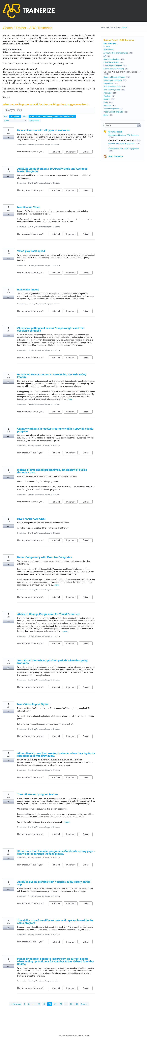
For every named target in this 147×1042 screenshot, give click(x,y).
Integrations (108, 83)
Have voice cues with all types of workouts (43, 130)
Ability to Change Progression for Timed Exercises (48, 614)
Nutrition (107, 99)
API (105, 56)
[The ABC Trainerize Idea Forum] (29, 11)
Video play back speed (31, 251)
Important (72, 152)
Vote (8, 138)
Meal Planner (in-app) (112, 87)
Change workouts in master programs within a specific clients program (55, 430)
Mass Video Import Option (33, 704)
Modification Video (28, 207)
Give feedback (115, 132)
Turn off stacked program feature (37, 794)
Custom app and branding (114, 69)
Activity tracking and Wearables (116, 53)
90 (71, 1004)
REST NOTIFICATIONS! (31, 518)
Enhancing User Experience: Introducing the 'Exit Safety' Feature (52, 376)
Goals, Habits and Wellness (114, 77)
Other (106, 102)
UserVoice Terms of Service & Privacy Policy (73, 1035)
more (70, 399)
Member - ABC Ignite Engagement (121, 144)
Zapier (106, 115)
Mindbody (107, 96)
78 (61, 1004)
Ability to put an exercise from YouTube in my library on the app (53, 883)
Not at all (57, 152)
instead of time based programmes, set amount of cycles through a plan (52, 471)
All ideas (107, 47)
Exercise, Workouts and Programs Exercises (44, 144)
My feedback (34, 121)
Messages (108, 93)
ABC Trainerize (115, 156)
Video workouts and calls (113, 112)
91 (77, 1004)
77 (55, 1004)
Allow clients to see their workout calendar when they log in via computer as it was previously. (56, 754)
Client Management (111, 62)
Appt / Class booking (112, 59)
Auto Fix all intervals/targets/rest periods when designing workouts (52, 662)
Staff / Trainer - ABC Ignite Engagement (123, 149)
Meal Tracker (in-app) (112, 90)
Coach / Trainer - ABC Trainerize (121, 140)
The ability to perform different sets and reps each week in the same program (55, 921)
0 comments (21, 144)
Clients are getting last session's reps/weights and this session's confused (50, 329)
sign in (124, 27)
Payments (107, 106)
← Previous (15, 1004)
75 (44, 1004)
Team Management (111, 109)
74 (39, 1004)
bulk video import (28, 289)
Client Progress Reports (113, 66)
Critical (88, 152)
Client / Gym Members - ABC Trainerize (123, 135)
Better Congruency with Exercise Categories (44, 557)
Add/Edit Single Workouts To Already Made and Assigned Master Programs (52, 170)
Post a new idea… (111, 43)
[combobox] (121, 125)
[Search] (139, 125)
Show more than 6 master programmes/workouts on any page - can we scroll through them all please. (56, 852)
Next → (84, 1004)
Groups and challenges (113, 80)
